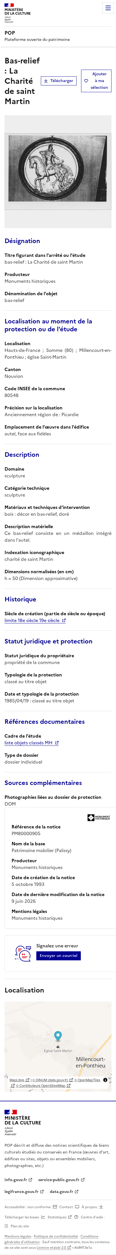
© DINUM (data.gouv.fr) (50, 1079)
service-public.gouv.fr (58, 1180)
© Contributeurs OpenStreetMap (40, 1085)
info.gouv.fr (16, 1180)
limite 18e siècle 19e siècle (32, 620)
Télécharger (61, 81)
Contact (66, 1207)
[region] (58, 1047)
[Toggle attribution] (105, 1080)
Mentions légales (18, 1236)
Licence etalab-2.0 (51, 1247)
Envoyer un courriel (58, 956)
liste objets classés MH (28, 742)
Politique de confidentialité (56, 1236)
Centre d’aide (92, 1217)
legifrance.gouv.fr (22, 1192)
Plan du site (20, 1226)
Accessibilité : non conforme (28, 1207)
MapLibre (17, 1079)
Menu (108, 8)
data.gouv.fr (61, 1192)
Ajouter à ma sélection (99, 81)
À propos (89, 1207)
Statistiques (57, 1217)
